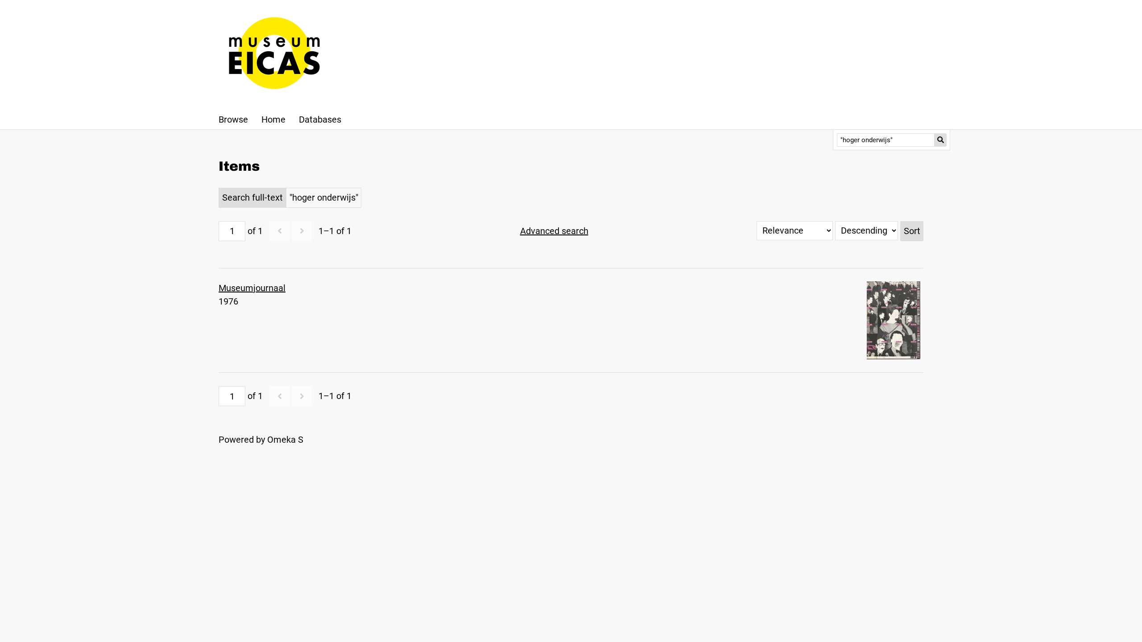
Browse (233, 119)
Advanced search (554, 231)
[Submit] (941, 140)
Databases (320, 119)
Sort (912, 231)
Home (273, 119)
